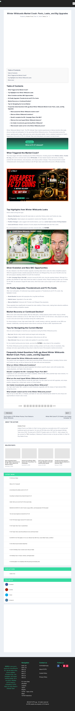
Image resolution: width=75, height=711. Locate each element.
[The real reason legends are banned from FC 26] (7, 515)
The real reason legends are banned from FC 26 (20, 513)
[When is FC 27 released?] (7, 485)
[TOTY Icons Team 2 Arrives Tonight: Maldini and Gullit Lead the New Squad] (45, 453)
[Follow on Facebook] (58, 666)
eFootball (24, 683)
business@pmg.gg (43, 665)
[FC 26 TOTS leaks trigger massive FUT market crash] (7, 521)
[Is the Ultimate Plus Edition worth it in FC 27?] (7, 491)
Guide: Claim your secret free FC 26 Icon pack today (20, 501)
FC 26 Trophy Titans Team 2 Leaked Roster (19, 525)
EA (8, 288)
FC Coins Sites (26, 681)
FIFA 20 (24, 675)
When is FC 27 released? (34, 145)
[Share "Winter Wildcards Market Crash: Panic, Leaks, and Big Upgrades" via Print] (51, 405)
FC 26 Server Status (14, 478)
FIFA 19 (23, 677)
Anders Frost (29, 16)
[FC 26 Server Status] (7, 479)
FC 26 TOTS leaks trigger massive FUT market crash (21, 519)
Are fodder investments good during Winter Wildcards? (27, 123)
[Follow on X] (61, 666)
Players (24, 689)
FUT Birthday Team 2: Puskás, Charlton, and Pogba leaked (22, 555)
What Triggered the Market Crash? (17, 75)
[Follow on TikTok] (67, 666)
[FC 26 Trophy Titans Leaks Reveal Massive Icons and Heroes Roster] (7, 533)
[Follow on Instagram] (64, 666)
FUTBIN (47, 228)
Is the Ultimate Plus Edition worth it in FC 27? (19, 490)
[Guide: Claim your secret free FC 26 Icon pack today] (7, 503)
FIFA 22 (24, 671)
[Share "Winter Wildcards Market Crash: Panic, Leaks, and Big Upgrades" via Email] (48, 405)
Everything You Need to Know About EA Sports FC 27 (21, 495)
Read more (29, 142)
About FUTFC (43, 669)
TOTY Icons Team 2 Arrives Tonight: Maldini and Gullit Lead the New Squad (45, 462)
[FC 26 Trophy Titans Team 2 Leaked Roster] (7, 527)
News (44, 16)
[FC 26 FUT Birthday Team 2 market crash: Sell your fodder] (7, 551)
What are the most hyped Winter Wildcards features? (26, 120)
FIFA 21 (23, 673)
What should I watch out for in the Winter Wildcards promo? (28, 125)
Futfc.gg (38, 352)
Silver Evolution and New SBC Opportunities (20, 95)
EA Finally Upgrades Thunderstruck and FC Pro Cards (23, 98)
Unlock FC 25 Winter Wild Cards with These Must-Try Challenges (29, 462)
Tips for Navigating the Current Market (19, 104)
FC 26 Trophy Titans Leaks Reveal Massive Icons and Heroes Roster (24, 531)
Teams (23, 687)
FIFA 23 (24, 669)
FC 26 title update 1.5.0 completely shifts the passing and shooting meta (25, 561)
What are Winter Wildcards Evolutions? (22, 114)
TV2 (27, 434)
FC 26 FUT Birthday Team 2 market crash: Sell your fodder (22, 549)
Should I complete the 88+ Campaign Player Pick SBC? (26, 117)
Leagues (24, 685)
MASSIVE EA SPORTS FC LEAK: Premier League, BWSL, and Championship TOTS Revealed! (29, 507)
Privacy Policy (43, 677)
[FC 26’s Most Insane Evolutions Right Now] (7, 545)
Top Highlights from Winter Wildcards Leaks (19, 77)
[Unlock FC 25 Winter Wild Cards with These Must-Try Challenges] (29, 453)
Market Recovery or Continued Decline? (19, 101)
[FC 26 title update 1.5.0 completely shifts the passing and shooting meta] (7, 563)
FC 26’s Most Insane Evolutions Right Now (18, 543)
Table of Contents (12, 73)
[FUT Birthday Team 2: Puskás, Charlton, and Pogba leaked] (7, 557)
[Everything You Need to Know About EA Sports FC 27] (7, 497)
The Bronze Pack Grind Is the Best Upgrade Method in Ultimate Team (62, 462)
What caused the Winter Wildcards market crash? (25, 111)
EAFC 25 (24, 665)
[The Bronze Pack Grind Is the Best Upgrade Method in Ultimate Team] (62, 453)
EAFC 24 (24, 667)
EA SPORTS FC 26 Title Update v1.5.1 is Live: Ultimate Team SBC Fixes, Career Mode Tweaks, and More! (31, 537)
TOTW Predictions (27, 695)
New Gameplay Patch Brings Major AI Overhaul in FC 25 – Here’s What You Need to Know (12, 462)
